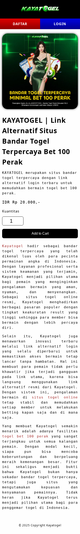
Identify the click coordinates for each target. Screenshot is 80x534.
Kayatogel (12, 246)
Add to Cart (40, 233)
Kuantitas (10, 211)
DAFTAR (20, 24)
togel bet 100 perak (25, 436)
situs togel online (55, 397)
